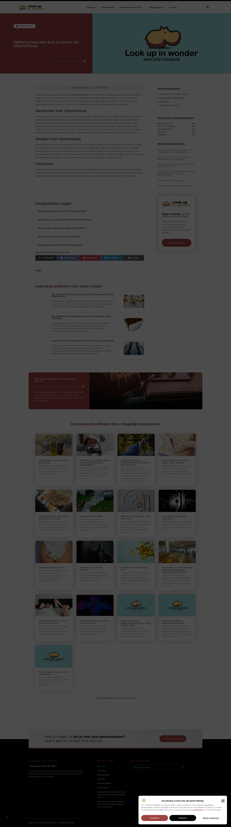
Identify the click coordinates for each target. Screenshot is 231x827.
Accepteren (154, 818)
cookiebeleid (197, 810)
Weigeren (182, 818)
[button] (223, 800)
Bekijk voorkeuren (211, 818)
